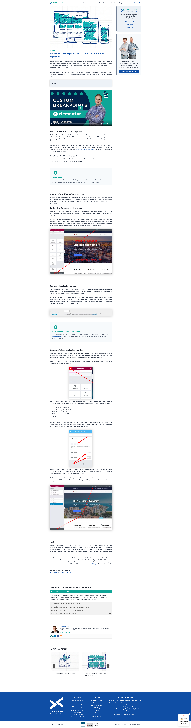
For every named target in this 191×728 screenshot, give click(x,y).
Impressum (117, 724)
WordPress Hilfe (136, 3)
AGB (130, 724)
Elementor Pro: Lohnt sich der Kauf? (64, 674)
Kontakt (127, 3)
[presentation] (65, 661)
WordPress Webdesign (90, 564)
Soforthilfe (97, 713)
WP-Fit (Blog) (96, 708)
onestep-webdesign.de (65, 632)
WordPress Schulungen (103, 3)
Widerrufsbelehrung (136, 724)
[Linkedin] (54, 636)
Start (84, 3)
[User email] (61, 636)
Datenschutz (124, 724)
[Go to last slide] (54, 666)
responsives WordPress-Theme (85, 149)
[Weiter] (108, 666)
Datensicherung (56, 336)
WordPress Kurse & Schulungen (96, 702)
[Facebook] (58, 636)
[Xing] (51, 636)
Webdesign (52, 50)
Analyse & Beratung (96, 705)
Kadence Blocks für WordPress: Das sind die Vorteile (95, 674)
